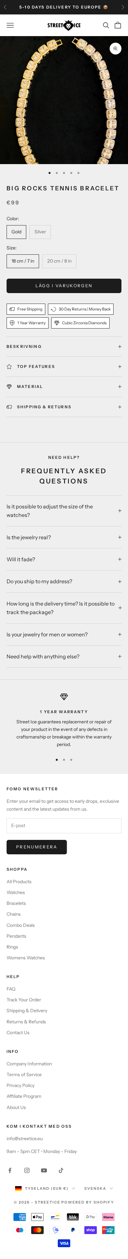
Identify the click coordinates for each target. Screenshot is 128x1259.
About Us (16, 1107)
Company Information (29, 1064)
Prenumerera (36, 846)
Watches (16, 892)
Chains (14, 914)
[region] (64, 720)
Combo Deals (21, 925)
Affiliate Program (24, 1096)
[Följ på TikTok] (61, 1170)
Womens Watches (26, 958)
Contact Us (18, 1032)
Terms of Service (24, 1075)
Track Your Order (24, 1000)
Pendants (16, 936)
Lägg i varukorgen (64, 285)
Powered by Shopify (87, 1202)
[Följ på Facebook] (10, 1170)
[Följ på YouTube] (44, 1170)
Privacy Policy (20, 1085)
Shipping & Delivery (27, 1011)
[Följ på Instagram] (27, 1170)
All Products (19, 882)
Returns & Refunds (26, 1022)
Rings (12, 947)
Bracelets (16, 903)
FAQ (11, 989)
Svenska (95, 1188)
